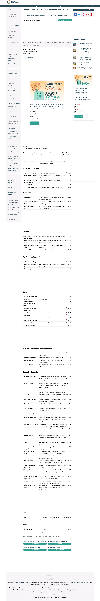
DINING (10, 9)
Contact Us (50, 575)
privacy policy (74, 582)
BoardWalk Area (12, 106)
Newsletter (78, 6)
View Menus (60, 543)
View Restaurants (35, 543)
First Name (33, 111)
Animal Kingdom (12, 88)
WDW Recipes (12, 219)
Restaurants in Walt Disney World (36, 15)
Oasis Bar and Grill (32, 45)
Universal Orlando (51, 6)
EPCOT (9, 95)
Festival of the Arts (13, 190)
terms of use (84, 582)
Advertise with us (26, 582)
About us (17, 582)
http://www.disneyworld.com (60, 594)
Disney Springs (12, 101)
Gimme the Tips (34, 123)
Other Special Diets (13, 136)
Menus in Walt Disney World (59, 15)
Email (31, 116)
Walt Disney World (17, 6)
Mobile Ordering (12, 21)
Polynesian (64, 42)
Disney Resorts (50, 42)
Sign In (87, 6)
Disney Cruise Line (38, 6)
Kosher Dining (12, 128)
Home (8, 6)
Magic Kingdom (12, 98)
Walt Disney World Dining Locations (12, 16)
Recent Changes (29, 57)
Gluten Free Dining (13, 126)
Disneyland (28, 6)
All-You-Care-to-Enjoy (14, 103)
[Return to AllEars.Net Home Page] (16, 3)
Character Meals (12, 73)
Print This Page (66, 20)
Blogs (60, 6)
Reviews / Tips (69, 6)
